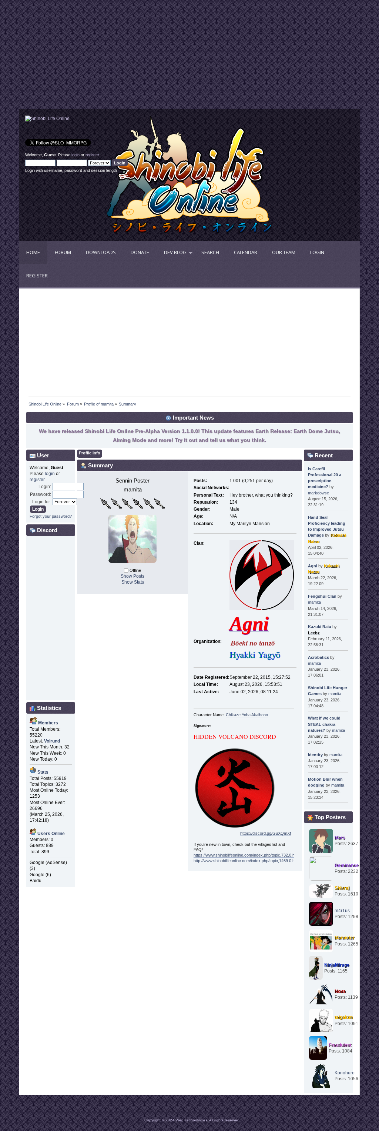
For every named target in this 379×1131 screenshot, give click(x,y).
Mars (340, 837)
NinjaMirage (336, 965)
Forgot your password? (51, 516)
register (92, 155)
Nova (340, 991)
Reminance (347, 865)
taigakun (344, 1017)
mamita (314, 602)
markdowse (318, 493)
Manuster (345, 937)
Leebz (314, 633)
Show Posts (132, 576)
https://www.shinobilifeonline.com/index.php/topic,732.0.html (247, 855)
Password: (40, 494)
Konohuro (345, 1072)
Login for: (41, 501)
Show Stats (132, 582)
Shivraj (342, 888)
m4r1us (342, 910)
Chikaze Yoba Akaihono (247, 715)
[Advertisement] (104, 57)
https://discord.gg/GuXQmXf (265, 833)
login (75, 155)
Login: (44, 486)
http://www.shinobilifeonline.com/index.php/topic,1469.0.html (247, 860)
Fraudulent (340, 1045)
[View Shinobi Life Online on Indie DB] (47, 118)
